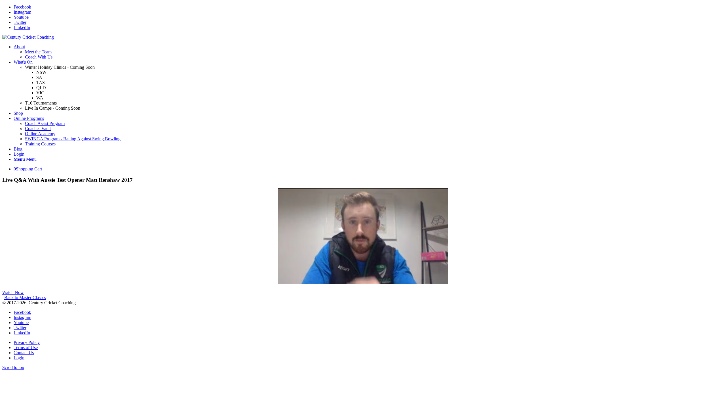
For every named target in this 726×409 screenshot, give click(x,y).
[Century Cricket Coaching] (28, 37)
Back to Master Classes (25, 297)
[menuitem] (369, 52)
